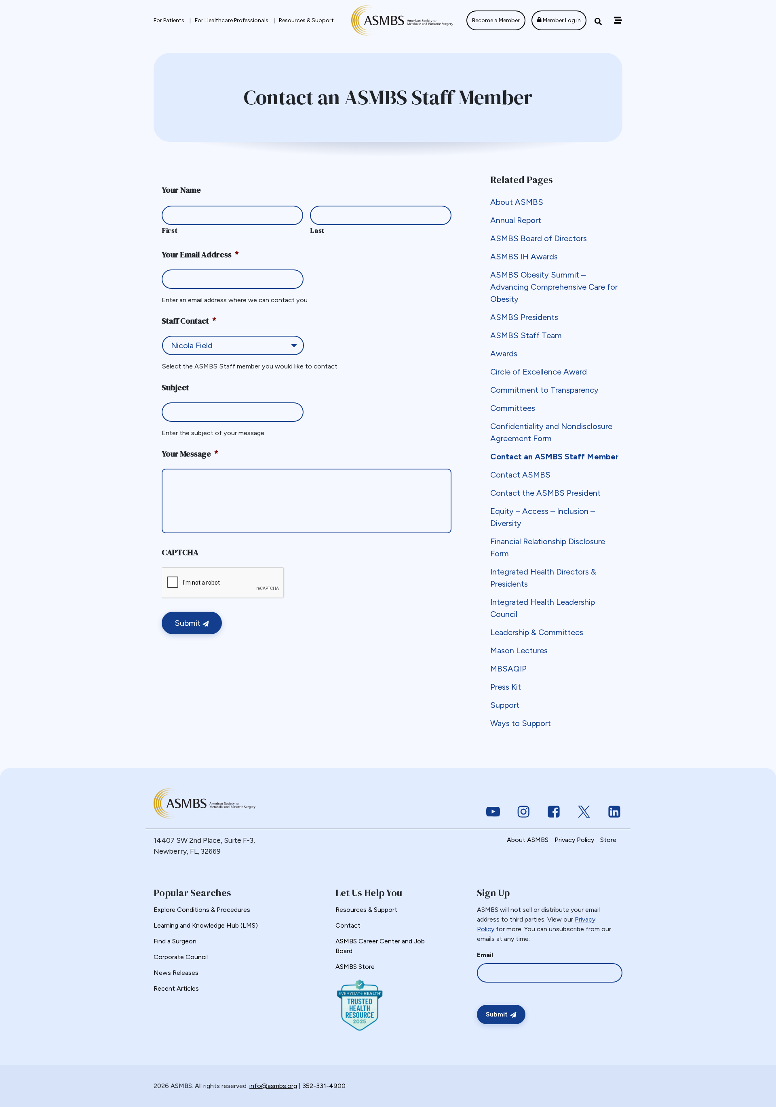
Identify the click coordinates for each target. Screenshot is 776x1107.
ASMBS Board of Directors (538, 238)
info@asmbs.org (273, 1086)
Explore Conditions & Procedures (202, 909)
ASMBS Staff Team (526, 335)
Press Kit (505, 687)
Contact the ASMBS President (545, 493)
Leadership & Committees (536, 632)
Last (317, 230)
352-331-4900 (324, 1086)
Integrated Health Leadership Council (542, 608)
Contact (348, 925)
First (169, 230)
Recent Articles (176, 988)
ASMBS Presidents (524, 317)
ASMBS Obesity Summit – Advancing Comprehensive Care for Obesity (554, 287)
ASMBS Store (355, 966)
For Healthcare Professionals (232, 20)
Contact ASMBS (520, 475)
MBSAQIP (508, 668)
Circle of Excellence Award (538, 372)
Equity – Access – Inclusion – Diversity (542, 517)
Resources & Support (306, 20)
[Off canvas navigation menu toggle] (617, 20)
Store (608, 840)
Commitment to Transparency (544, 390)
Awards (503, 353)
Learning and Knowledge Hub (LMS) (206, 925)
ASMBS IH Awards (524, 256)
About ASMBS (516, 202)
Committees (512, 408)
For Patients (170, 20)
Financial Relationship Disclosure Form (547, 547)
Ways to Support (520, 723)
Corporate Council (181, 957)
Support (504, 705)
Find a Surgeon (175, 941)
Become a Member (496, 20)
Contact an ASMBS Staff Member (554, 456)
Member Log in (561, 20)
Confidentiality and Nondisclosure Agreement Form (551, 432)
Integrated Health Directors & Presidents (543, 578)
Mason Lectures (519, 650)
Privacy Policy (574, 840)
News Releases (176, 973)
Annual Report (515, 220)
